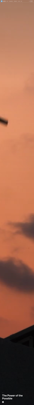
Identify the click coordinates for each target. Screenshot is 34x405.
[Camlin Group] (3, 1)
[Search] (29, 1)
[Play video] (17, 402)
